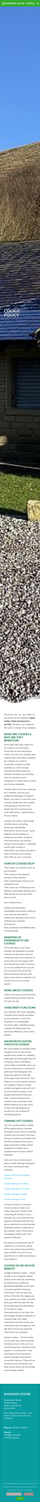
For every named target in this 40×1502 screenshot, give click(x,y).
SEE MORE (29, 1494)
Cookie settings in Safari (15, 1194)
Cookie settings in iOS (14, 1199)
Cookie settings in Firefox (16, 1184)
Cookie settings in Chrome (17, 1189)
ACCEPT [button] (20, 1498)
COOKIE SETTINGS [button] (14, 1494)
